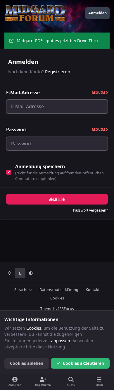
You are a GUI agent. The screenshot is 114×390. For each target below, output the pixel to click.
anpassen (60, 340)
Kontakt (93, 289)
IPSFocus (66, 308)
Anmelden (57, 199)
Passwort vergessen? (90, 210)
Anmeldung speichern (40, 167)
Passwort (57, 130)
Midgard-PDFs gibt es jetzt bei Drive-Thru (57, 40)
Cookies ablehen (26, 363)
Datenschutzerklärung (58, 289)
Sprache (21, 289)
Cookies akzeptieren (83, 363)
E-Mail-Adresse (57, 93)
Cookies (57, 298)
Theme (46, 308)
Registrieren (57, 71)
